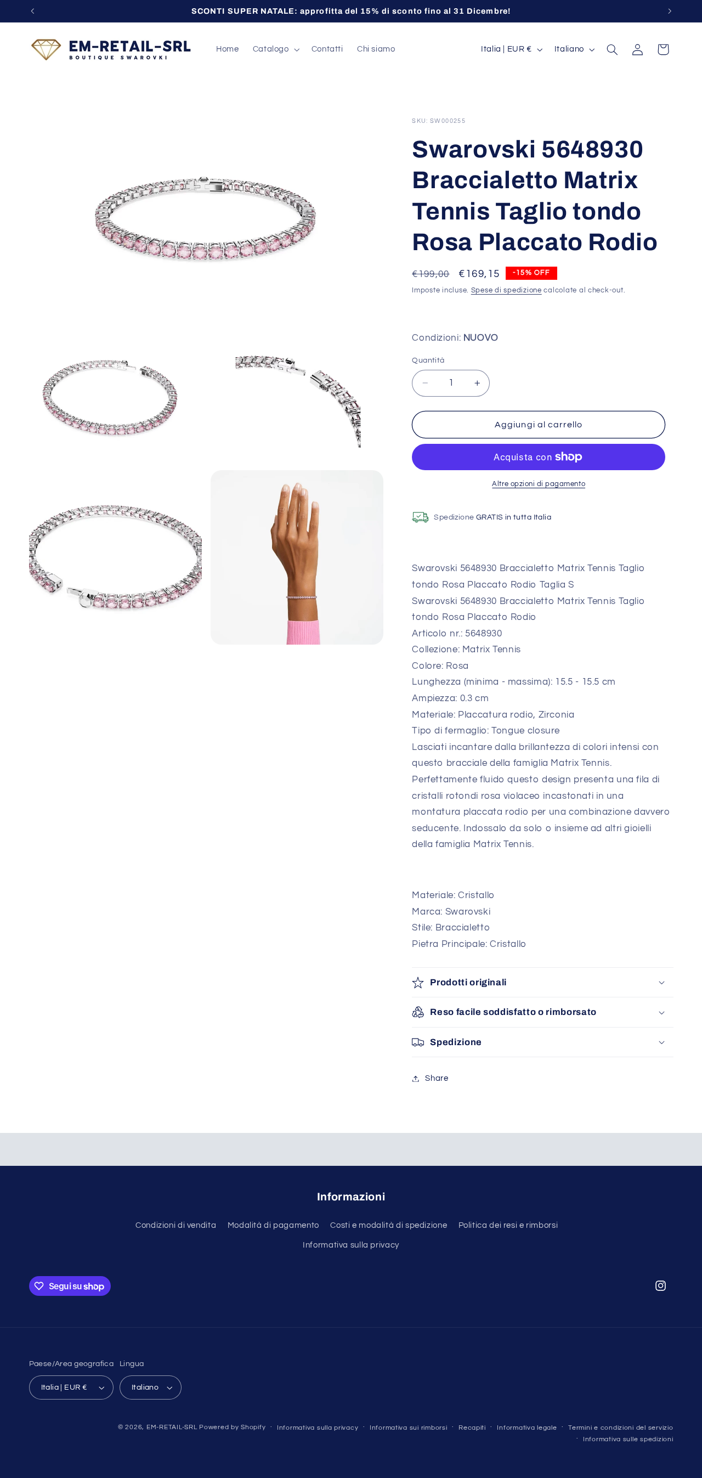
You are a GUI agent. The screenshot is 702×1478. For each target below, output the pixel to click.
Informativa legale (527, 1428)
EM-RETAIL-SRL (171, 1427)
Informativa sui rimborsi (409, 1428)
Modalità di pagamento (273, 1225)
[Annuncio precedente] (32, 11)
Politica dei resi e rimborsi (508, 1225)
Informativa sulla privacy (351, 1245)
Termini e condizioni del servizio (620, 1428)
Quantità (428, 360)
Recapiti (472, 1428)
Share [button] (436, 1078)
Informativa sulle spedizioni (628, 1439)
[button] (275, 49)
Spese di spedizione (506, 290)
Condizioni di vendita (175, 1225)
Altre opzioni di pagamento (538, 484)
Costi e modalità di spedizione (388, 1225)
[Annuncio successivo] (670, 11)
